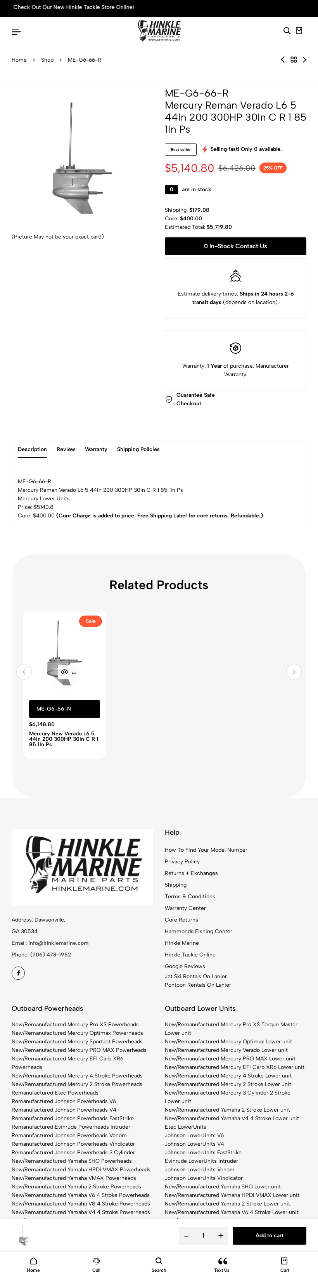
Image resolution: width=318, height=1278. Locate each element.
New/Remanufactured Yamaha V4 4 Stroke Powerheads (81, 1212)
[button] (24, 672)
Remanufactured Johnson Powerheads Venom (69, 1135)
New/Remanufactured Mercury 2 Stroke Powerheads (77, 1084)
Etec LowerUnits (185, 1127)
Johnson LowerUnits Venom (200, 1169)
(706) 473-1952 (50, 954)
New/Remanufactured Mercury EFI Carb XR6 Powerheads (67, 1062)
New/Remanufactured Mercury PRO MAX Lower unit (230, 1058)
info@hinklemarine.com (58, 943)
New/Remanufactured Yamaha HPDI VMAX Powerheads (81, 1169)
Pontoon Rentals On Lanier (198, 985)
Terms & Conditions (190, 896)
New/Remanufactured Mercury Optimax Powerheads (77, 1033)
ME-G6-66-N (53, 709)
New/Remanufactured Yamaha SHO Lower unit (223, 1186)
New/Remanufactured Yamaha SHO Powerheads (72, 1161)
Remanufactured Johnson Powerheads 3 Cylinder (73, 1152)
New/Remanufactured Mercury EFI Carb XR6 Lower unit (234, 1067)
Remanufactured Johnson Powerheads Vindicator (73, 1144)
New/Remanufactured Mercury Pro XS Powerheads (75, 1024)
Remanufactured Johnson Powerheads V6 (64, 1101)
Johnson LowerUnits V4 (194, 1144)
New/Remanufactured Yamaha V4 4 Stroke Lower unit (232, 1118)
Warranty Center (185, 908)
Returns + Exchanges (191, 873)
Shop (47, 60)
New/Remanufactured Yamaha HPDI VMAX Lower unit (232, 1195)
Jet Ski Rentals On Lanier (196, 976)
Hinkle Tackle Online (190, 954)
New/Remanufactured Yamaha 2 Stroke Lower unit (227, 1110)
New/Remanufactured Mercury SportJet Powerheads (77, 1041)
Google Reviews (185, 966)
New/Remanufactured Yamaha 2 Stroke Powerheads (76, 1186)
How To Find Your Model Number (206, 850)
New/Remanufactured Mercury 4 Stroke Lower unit (228, 1075)
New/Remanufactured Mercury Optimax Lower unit (228, 1041)
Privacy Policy (182, 861)
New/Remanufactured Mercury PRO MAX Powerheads (79, 1050)
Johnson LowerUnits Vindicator (204, 1178)
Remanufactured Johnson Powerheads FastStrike (73, 1118)
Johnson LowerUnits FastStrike (203, 1152)
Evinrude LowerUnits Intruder (201, 1161)
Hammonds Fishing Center (198, 931)
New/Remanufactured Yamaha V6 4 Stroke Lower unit (232, 1212)
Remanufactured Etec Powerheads (55, 1092)
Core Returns (181, 920)
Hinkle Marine (182, 943)
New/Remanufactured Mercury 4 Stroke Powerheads (77, 1075)
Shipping (176, 885)
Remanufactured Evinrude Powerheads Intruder (71, 1127)
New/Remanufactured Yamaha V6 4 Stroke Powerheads (81, 1195)
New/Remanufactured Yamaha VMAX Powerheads (74, 1178)
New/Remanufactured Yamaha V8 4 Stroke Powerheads (81, 1203)
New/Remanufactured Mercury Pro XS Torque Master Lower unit (231, 1028)
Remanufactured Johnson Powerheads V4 (64, 1110)
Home (19, 60)
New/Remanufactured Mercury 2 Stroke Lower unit (228, 1084)
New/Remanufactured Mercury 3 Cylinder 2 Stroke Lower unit (227, 1097)
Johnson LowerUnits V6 (194, 1135)
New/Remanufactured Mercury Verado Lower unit (226, 1050)
